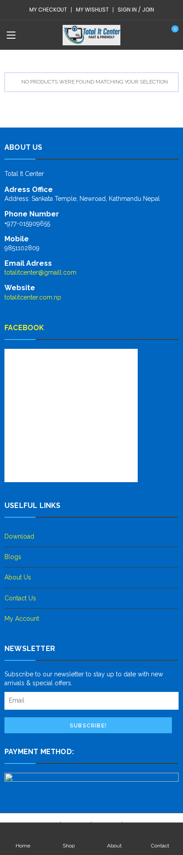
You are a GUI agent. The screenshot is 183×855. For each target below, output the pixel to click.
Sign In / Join (136, 9)
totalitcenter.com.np (32, 297)
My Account (21, 618)
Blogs (12, 556)
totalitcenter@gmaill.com (40, 272)
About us (17, 577)
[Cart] (170, 35)
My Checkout (48, 9)
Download (19, 536)
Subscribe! (88, 726)
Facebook (24, 328)
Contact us (20, 598)
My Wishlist (92, 9)
